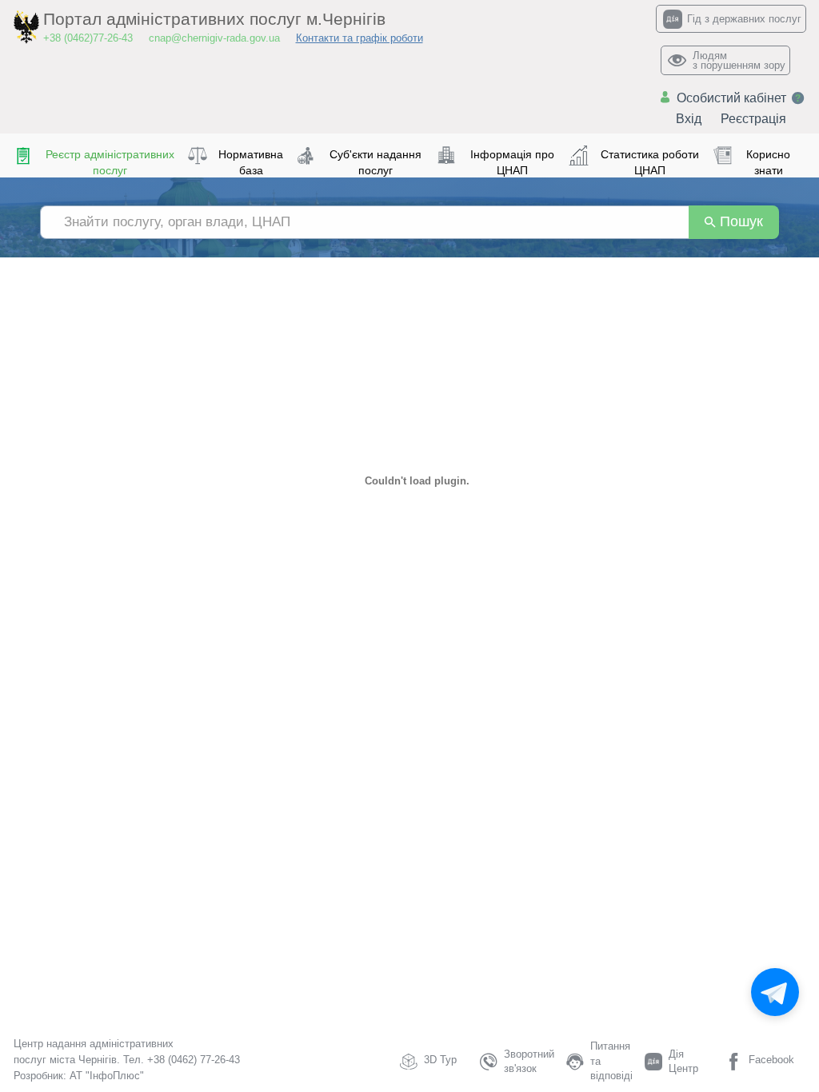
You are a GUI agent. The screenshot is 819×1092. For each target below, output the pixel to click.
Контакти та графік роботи (359, 38)
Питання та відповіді (611, 1061)
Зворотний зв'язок (529, 1061)
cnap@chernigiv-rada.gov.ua (214, 38)
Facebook (771, 1060)
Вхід (688, 119)
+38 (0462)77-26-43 (88, 38)
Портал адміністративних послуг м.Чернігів (214, 19)
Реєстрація (753, 119)
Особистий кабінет (731, 98)
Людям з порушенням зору (739, 60)
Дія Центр (683, 1061)
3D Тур (440, 1060)
